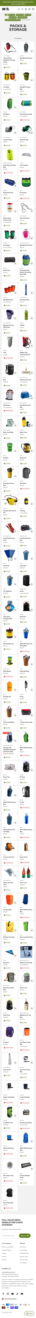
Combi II (5, 1042)
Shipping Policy (24, 1253)
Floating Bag (7, 909)
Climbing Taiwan (7, 84)
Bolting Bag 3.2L (8, 643)
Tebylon (21, 268)
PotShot (5, 458)
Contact (4, 1256)
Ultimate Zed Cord (25, 379)
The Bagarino (7, 591)
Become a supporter (8, 1247)
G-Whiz (22, 325)
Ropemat (6, 962)
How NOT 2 (22, 84)
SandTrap (6, 565)
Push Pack (6, 1015)
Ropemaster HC (8, 192)
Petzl (4, 377)
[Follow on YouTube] (12, 1294)
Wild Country (6, 985)
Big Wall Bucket (8, 299)
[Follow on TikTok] (17, 1294)
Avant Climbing (6, 55)
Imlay (21, 190)
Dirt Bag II (6, 114)
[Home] (6, 14)
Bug (4, 379)
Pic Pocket (23, 192)
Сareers (4, 1259)
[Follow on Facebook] (3, 1294)
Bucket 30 (23, 458)
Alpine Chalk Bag (8, 1097)
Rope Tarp (6, 270)
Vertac (22, 591)
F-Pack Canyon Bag (26, 722)
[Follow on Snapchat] (22, 1294)
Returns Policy (24, 1256)
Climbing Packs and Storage (13, 19)
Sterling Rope (23, 588)
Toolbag (22, 510)
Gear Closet (7, 1069)
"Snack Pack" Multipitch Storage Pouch (9, 60)
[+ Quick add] (15, 51)
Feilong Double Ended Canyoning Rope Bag (25, 272)
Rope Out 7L (24, 857)
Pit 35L (22, 802)
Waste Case (23, 432)
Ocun (4, 960)
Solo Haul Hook (25, 218)
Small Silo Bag (24, 671)
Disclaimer (23, 1247)
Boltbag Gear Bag (8, 937)
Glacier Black (23, 112)
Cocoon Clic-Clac (8, 857)
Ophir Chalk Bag (8, 1148)
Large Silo (23, 565)
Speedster (23, 483)
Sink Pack (23, 616)
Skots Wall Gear (7, 137)
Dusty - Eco (23, 987)
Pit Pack (22, 777)
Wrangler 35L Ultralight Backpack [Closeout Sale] (9, 749)
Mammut (22, 1040)
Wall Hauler (6, 405)
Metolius (22, 55)
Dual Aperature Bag (26, 114)
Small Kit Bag (24, 139)
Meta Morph (7, 671)
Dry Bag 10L (7, 696)
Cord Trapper (24, 165)
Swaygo (21, 614)
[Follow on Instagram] (8, 1294)
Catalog (4, 1253)
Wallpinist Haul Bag (26, 962)
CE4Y (21, 350)
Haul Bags (27, 14)
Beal (4, 854)
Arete (21, 720)
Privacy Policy (24, 1259)
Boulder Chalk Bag (26, 1122)
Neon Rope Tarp (8, 1175)
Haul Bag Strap (24, 299)
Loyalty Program (6, 1250)
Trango (21, 162)
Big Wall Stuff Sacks (26, 58)
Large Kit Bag (7, 139)
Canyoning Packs (22, 17)
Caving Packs (20, 14)
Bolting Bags (12, 17)
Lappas (5, 641)
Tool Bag (6, 87)
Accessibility (23, 1250)
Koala (21, 696)
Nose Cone (23, 882)
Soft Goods (12, 14)
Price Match (23, 1263)
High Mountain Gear (7, 162)
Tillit (4, 352)
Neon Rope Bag (8, 1202)
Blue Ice (21, 694)
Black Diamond (6, 403)
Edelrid (4, 350)
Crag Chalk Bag (25, 1097)
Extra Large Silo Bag (26, 937)
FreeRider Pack (8, 1122)
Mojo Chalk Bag (8, 432)
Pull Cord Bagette (8, 722)
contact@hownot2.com (8, 1272)
